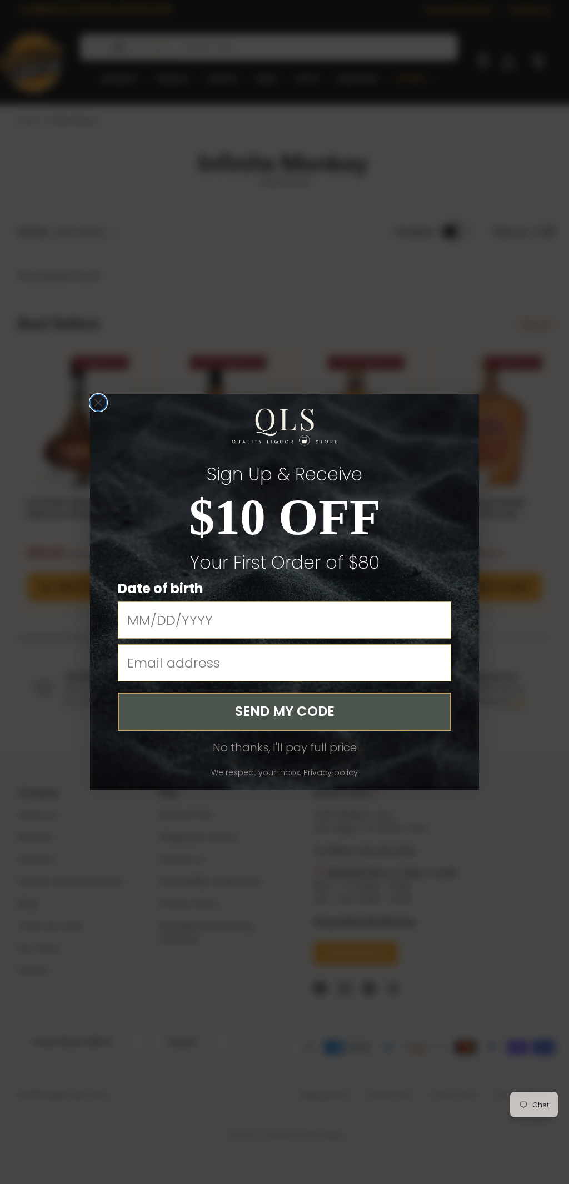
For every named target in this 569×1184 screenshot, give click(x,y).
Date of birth (160, 588)
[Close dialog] (98, 402)
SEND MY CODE (285, 711)
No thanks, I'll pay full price (285, 747)
